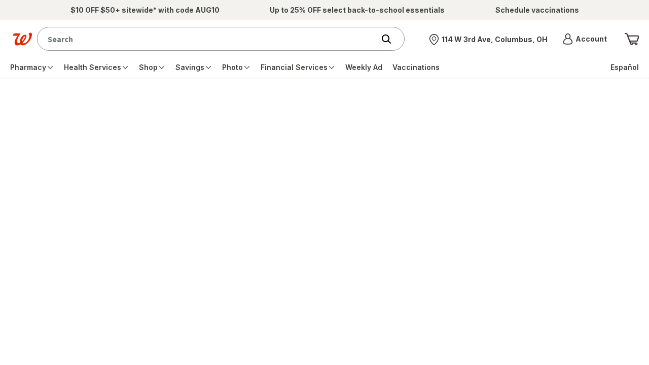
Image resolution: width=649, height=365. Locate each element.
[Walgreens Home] (22, 39)
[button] (584, 39)
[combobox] (208, 38)
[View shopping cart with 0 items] (631, 39)
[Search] (391, 39)
